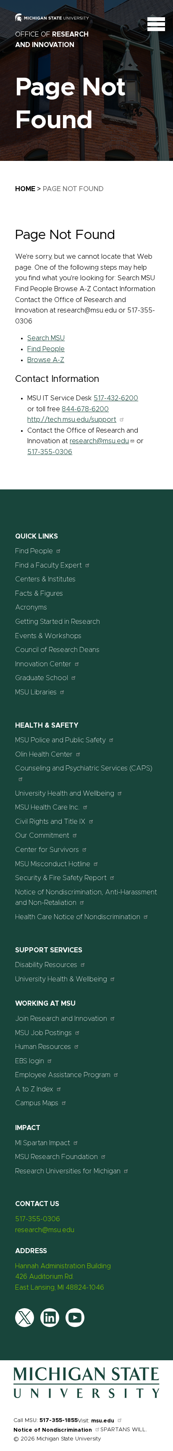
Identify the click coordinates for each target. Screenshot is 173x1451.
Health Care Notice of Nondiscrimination (77, 917)
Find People (46, 349)
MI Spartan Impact (42, 1143)
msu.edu (102, 1421)
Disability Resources (46, 965)
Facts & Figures (39, 593)
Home (25, 189)
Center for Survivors (47, 849)
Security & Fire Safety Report (61, 878)
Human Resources (43, 1047)
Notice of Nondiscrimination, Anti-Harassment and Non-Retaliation (86, 898)
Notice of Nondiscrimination (52, 1430)
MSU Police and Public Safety (60, 740)
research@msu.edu (99, 441)
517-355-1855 (58, 1420)
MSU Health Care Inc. (47, 807)
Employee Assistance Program (62, 1075)
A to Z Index (34, 1089)
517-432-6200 (116, 398)
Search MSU (46, 338)
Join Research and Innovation (61, 1018)
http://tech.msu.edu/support (71, 419)
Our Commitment (42, 835)
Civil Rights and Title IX (50, 821)
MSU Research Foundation (56, 1157)
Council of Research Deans (57, 650)
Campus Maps (36, 1103)
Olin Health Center (44, 754)
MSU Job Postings (43, 1033)
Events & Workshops (48, 636)
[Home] (86, 1396)
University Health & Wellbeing (61, 979)
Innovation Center (43, 664)
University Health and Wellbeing (64, 793)
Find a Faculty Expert (48, 565)
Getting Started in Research (57, 621)
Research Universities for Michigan (68, 1171)
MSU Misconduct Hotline (52, 864)
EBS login (29, 1061)
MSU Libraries (36, 692)
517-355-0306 (49, 452)
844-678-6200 (85, 409)
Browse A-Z (45, 360)
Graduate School (41, 678)
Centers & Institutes (45, 579)
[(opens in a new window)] (57, 23)
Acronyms (31, 607)
